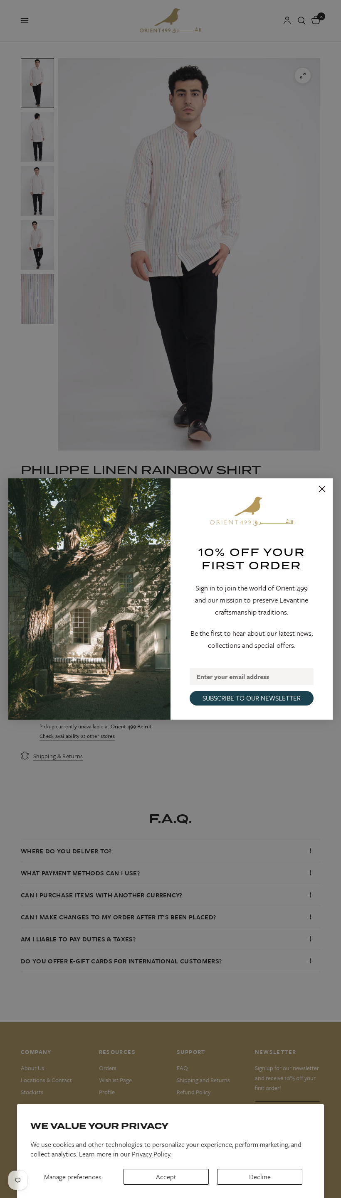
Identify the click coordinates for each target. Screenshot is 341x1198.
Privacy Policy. (151, 1154)
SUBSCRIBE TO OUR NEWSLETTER (252, 698)
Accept (166, 1177)
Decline (260, 1177)
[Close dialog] (322, 489)
